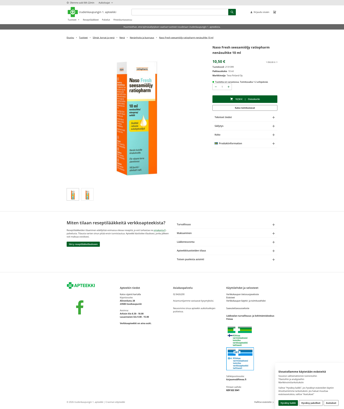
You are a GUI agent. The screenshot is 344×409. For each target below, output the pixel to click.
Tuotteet (72, 19)
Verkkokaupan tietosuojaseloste (242, 294)
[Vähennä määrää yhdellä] (215, 87)
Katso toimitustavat (245, 107)
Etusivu (70, 37)
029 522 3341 (232, 390)
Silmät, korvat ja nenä (103, 37)
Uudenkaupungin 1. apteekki (97, 12)
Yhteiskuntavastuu (122, 19)
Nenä (122, 37)
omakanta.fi (160, 230)
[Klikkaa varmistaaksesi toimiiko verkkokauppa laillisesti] (251, 336)
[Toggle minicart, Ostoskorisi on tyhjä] (275, 12)
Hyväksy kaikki (288, 402)
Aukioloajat (104, 2)
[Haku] (232, 12)
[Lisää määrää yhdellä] (228, 87)
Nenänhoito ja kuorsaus (142, 37)
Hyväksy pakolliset (310, 402)
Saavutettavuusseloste (237, 308)
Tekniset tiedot (223, 117)
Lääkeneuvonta (185, 241)
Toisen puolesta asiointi (190, 259)
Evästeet (230, 297)
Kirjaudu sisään (261, 12)
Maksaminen (184, 233)
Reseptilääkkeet (91, 19)
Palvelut (106, 19)
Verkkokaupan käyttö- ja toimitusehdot (246, 300)
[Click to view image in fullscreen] (137, 115)
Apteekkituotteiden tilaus (191, 250)
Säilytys (219, 125)
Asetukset (331, 402)
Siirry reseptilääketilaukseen (83, 244)
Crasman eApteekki (115, 402)
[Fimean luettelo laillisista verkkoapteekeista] (251, 358)
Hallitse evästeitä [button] (263, 402)
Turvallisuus (184, 224)
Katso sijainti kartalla (130, 294)
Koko (217, 134)
